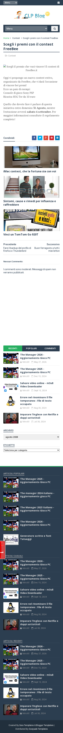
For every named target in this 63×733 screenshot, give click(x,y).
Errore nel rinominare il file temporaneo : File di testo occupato (36, 400)
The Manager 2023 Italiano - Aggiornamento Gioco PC (37, 509)
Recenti (12, 348)
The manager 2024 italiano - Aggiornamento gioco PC (37, 495)
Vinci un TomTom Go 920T (20, 234)
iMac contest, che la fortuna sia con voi (29, 171)
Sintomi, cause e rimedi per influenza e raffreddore (29, 202)
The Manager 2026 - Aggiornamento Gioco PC (35, 356)
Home (6, 38)
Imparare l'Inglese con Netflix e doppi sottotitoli (39, 416)
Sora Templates (26, 725)
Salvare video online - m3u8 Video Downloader (36, 384)
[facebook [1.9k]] (59, 2)
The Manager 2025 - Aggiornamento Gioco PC (35, 370)
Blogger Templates (44, 725)
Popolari (31, 348)
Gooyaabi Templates (38, 729)
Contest (16, 38)
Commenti (50, 348)
